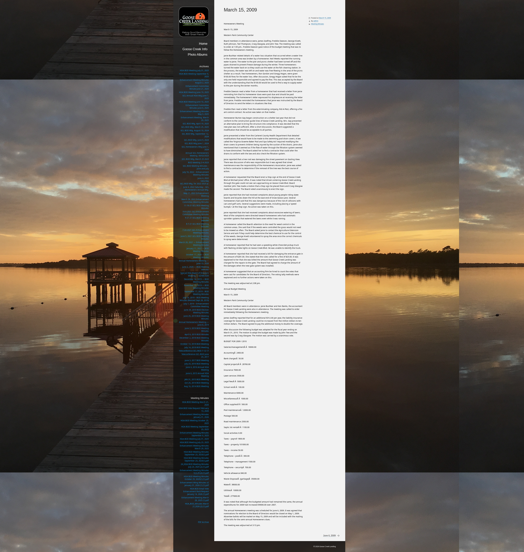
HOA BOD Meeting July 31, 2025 (194, 70)
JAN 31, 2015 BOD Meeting (196, 379)
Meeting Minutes (317, 24)
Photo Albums (197, 54)
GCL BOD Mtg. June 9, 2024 (196, 140)
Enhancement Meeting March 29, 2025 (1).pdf (195, 499)
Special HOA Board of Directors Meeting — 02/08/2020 (194, 274)
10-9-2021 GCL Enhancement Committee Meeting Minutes (195, 213)
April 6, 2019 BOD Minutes (197, 334)
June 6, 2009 (329, 535)
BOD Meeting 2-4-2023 (198, 162)
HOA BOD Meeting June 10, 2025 (194, 101)
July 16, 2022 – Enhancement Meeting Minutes (196, 173)
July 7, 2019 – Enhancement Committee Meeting (196, 305)
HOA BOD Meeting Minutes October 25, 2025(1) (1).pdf (196, 477)
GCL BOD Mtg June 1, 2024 (197, 143)
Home (203, 43)
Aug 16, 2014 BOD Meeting (196, 386)
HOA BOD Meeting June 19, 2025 (194, 92)
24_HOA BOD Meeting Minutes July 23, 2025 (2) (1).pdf (195, 465)
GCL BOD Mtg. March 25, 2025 (195, 127)
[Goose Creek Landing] (194, 22)
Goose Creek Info (194, 49)
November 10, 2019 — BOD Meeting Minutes (196, 286)
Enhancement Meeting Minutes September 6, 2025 (194, 434)
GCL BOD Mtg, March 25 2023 (195, 159)
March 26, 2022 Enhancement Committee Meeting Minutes (195, 200)
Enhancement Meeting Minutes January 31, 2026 (194, 415)
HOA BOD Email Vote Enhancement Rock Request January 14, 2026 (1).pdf (196, 491)
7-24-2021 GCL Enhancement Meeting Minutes (195, 231)
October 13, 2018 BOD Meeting (194, 344)
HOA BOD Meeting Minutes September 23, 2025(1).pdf (196, 453)
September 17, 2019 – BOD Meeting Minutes (196, 292)
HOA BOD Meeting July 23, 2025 (194, 442)
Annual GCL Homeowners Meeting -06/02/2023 (197, 154)
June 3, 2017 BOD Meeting (197, 360)
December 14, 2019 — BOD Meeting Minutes (196, 280)
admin (315, 21)
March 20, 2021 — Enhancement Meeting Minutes (194, 243)
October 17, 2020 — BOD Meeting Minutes (197, 256)
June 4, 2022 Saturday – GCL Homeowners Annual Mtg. (196, 188)
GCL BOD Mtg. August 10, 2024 (195, 130)
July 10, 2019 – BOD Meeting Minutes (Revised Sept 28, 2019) (194, 299)
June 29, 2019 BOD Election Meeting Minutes (196, 311)
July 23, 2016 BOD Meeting (196, 363)
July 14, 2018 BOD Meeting (196, 347)
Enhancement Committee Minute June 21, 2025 (197, 87)
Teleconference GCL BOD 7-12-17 (194, 350)
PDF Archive (203, 522)
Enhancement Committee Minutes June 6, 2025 (197, 106)
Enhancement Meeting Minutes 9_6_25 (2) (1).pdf (194, 471)
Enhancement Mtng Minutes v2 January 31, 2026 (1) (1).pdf (194, 484)
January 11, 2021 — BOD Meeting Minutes (198, 249)
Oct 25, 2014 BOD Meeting (197, 382)
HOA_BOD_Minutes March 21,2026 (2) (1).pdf (197, 505)
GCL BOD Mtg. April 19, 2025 (196, 123)
